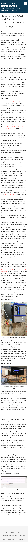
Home (8, 530)
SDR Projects (21, 532)
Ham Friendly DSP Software (10, 532)
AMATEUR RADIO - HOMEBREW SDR (9, 4)
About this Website (16, 530)
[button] (26, 2)
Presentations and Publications (10, 535)
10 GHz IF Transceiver (16, 355)
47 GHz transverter (9, 194)
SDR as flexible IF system (18, 101)
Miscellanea (22, 535)
